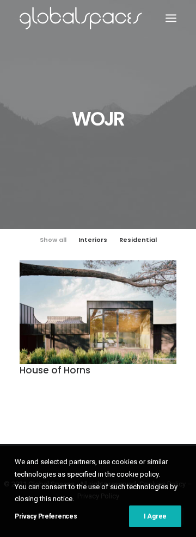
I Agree (155, 516)
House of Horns (55, 370)
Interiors (92, 239)
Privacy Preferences (46, 516)
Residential (138, 239)
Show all (53, 239)
